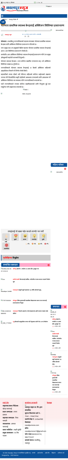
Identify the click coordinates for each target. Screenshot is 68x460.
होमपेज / (5, 19)
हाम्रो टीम (47, 453)
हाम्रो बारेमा (40, 453)
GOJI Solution (14, 455)
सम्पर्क (33, 453)
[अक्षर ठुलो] (28, 36)
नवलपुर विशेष (12, 19)
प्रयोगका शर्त (61, 453)
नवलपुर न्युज (8, 35)
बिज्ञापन (54, 453)
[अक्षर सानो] (25, 36)
